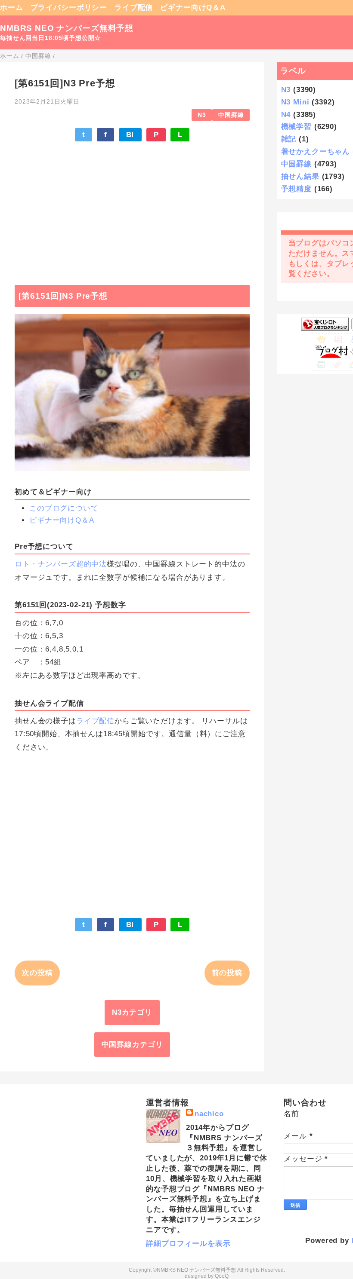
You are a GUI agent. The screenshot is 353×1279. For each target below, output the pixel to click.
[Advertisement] (132, 209)
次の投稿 (37, 973)
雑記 (289, 139)
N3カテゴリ (132, 1012)
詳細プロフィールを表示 (188, 1243)
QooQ (222, 1276)
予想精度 (296, 189)
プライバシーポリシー (69, 7)
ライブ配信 (134, 7)
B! (130, 135)
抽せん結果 (300, 176)
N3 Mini (295, 102)
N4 (286, 114)
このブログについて (64, 508)
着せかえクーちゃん (315, 151)
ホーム (11, 7)
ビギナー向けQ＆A (193, 7)
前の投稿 (227, 973)
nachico (209, 1114)
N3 (202, 115)
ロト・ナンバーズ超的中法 (61, 564)
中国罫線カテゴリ (132, 1044)
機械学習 (296, 126)
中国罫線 (231, 115)
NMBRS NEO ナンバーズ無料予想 (66, 28)
